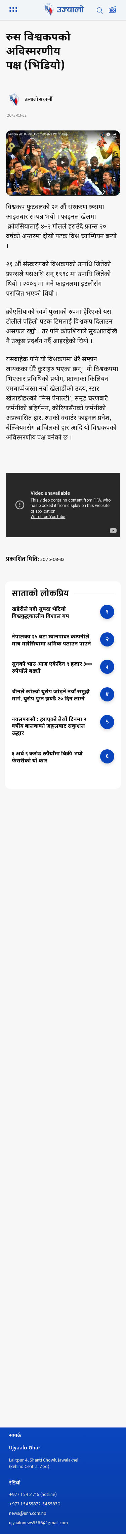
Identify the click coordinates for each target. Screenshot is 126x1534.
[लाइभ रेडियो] (112, 10)
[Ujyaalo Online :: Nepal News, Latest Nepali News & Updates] (63, 9)
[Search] (99, 10)
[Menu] (14, 9)
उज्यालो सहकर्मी (38, 99)
